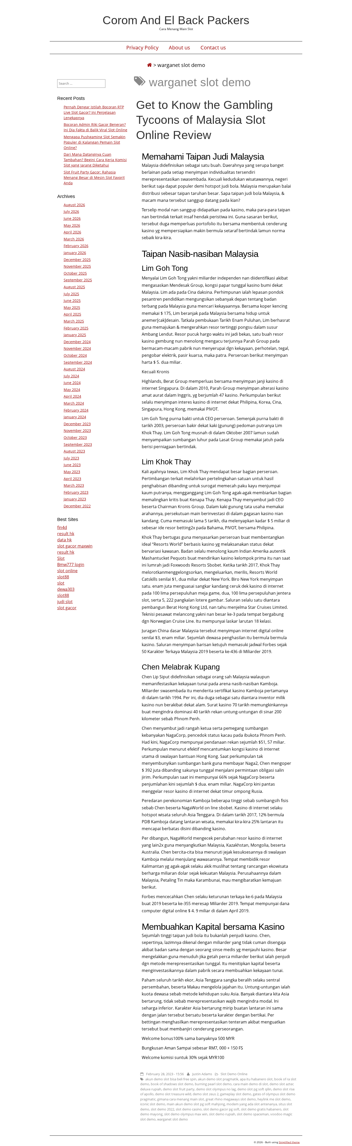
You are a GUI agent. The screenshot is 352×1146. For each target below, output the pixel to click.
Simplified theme (289, 1142)
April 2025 (72, 314)
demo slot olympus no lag (216, 1089)
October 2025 (75, 273)
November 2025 (77, 266)
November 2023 (77, 430)
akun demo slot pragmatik (218, 1079)
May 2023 (72, 471)
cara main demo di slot (250, 1084)
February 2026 (76, 245)
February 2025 (76, 328)
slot (60, 583)
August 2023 (74, 451)
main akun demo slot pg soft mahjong (196, 1104)
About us (179, 48)
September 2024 (78, 362)
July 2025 (71, 293)
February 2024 (76, 410)
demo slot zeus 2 (206, 1094)
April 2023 (72, 478)
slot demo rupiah (222, 1114)
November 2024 (77, 348)
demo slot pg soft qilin (254, 1089)
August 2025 (74, 286)
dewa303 (65, 589)
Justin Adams (202, 1074)
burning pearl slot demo (213, 1084)
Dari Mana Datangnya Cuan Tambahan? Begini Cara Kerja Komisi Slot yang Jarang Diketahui (95, 160)
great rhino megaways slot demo (231, 1099)
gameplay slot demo (235, 1094)
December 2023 (77, 423)
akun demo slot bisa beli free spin (170, 1079)
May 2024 (72, 389)
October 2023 (75, 437)
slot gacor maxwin (75, 546)
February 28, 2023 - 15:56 (165, 1074)
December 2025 (77, 259)
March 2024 (74, 403)
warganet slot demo (172, 1119)
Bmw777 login (70, 564)
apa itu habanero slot (256, 1079)
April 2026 (72, 232)
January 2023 (75, 499)
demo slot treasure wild (173, 1094)
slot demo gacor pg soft (221, 1109)
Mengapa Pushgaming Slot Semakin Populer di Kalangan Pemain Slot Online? (94, 142)
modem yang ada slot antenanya (252, 1104)
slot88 (63, 577)
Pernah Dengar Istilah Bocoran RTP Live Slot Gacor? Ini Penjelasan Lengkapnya (94, 112)
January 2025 (75, 334)
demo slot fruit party (179, 1089)
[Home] (149, 65)
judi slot (65, 601)
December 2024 (77, 341)
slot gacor (67, 608)
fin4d (62, 527)
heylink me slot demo (273, 1099)
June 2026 (72, 218)
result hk (65, 533)
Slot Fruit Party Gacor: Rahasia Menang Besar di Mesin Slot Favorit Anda (94, 177)
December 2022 (77, 505)
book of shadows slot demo (172, 1084)
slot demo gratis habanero (261, 1109)
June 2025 (72, 300)
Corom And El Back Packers (176, 20)
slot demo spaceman (253, 1114)
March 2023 (74, 485)
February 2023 (76, 492)
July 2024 (71, 376)
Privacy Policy (142, 48)
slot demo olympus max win (185, 1114)
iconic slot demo (152, 1104)
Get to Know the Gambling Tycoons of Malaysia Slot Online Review (204, 119)
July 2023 (71, 458)
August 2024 (74, 369)
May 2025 (72, 307)
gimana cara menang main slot (180, 1099)
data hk (64, 540)
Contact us (213, 48)
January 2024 (75, 416)
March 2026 (74, 239)
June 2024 (72, 382)
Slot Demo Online (234, 1074)
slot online (67, 571)
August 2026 (74, 204)
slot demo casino (189, 1109)
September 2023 (78, 444)
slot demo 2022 (162, 1109)
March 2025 (74, 321)
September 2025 (78, 279)
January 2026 (75, 252)
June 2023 (72, 464)
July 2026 (71, 211)
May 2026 (72, 225)
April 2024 (72, 396)
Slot (61, 558)
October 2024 (75, 355)
